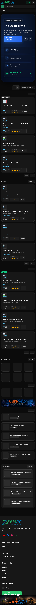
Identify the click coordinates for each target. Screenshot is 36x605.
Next (32, 175)
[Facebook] (7, 535)
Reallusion (5, 553)
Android (4, 577)
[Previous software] (26, 39)
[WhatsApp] (15, 535)
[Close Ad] (18, 595)
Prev (26, 175)
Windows (5, 567)
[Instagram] (11, 535)
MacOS (4, 570)
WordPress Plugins (8, 556)
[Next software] (30, 39)
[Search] (2, 6)
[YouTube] (3, 535)
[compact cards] (14, 87)
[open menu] (33, 2)
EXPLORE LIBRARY (9, 38)
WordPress (5, 574)
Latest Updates (26, 87)
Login (28, 2)
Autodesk (5, 550)
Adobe (4, 546)
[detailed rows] (17, 87)
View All (31, 94)
